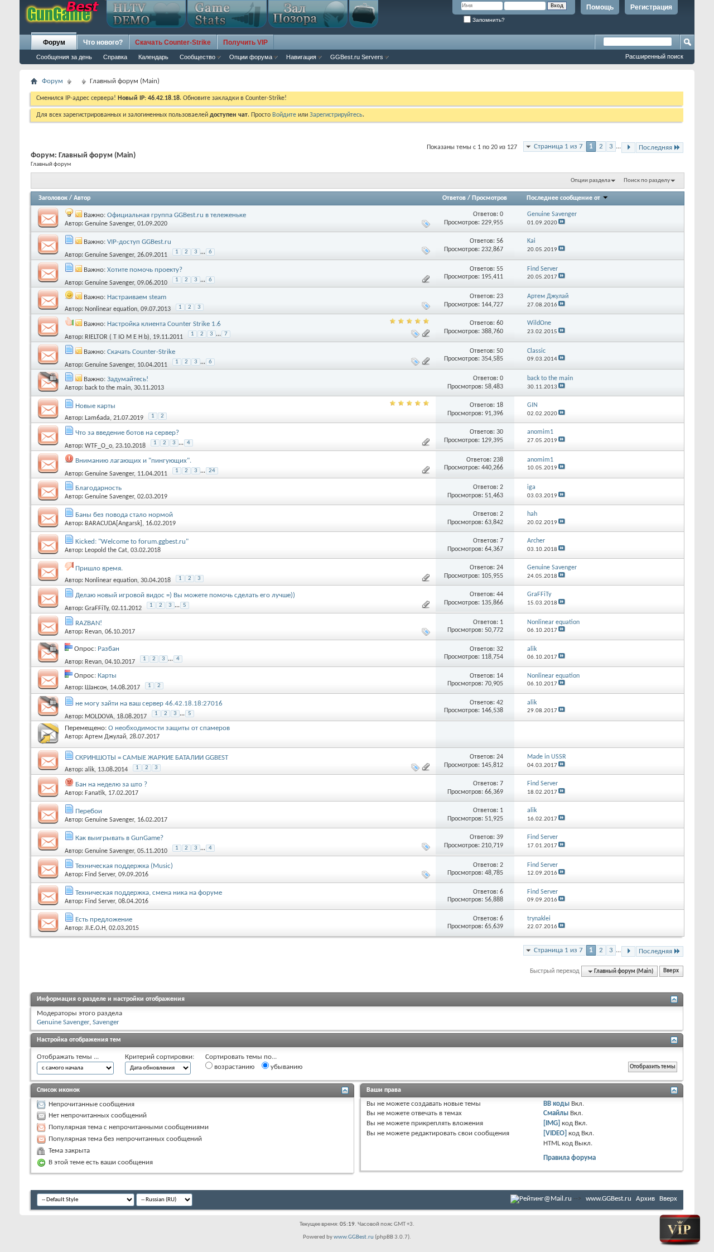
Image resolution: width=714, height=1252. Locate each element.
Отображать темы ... (68, 1057)
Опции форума (250, 57)
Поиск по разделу (647, 181)
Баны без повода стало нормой (124, 515)
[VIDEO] (555, 1133)
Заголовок (52, 198)
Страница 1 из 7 (558, 146)
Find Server (100, 874)
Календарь (153, 57)
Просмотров (489, 198)
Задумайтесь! (127, 379)
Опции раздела (590, 181)
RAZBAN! (88, 623)
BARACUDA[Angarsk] (113, 523)
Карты (107, 675)
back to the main (108, 388)
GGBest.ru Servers (356, 57)
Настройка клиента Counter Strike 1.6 (164, 324)
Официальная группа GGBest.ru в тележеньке (176, 215)
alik (89, 769)
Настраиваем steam (136, 297)
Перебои (88, 811)
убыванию (285, 1067)
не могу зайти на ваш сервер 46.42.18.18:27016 (149, 703)
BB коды (556, 1103)
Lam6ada (97, 418)
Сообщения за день (64, 57)
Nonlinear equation (111, 309)
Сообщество (197, 57)
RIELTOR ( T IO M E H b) (117, 337)
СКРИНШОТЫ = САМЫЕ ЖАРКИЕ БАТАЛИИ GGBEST (151, 757)
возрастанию (233, 1067)
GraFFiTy (96, 608)
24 (212, 471)
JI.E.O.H (95, 928)
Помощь (600, 7)
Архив (645, 1198)
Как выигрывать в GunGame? (119, 838)
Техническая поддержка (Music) (124, 866)
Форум (54, 42)
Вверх (671, 971)
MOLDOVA (99, 716)
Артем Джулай (105, 736)
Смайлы (555, 1113)
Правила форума (569, 1158)
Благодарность (98, 488)
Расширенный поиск (654, 56)
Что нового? (103, 42)
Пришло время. (99, 568)
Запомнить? (488, 20)
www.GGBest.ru (608, 1198)
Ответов (454, 198)
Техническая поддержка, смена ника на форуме (148, 892)
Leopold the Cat (106, 550)
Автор (82, 198)
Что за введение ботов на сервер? (127, 432)
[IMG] (551, 1123)
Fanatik (95, 793)
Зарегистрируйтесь (336, 115)
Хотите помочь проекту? (144, 270)
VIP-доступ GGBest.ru (139, 242)
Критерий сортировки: (159, 1057)
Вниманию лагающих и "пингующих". (133, 460)
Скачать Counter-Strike (141, 352)
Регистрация (651, 7)
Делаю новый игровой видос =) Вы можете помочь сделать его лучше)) (185, 595)
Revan (93, 632)
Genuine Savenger (109, 223)
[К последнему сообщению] (561, 223)
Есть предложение (103, 919)
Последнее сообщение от (563, 198)
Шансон (96, 687)
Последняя (655, 147)
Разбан (108, 649)
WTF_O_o (98, 446)
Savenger (106, 1022)
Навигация (301, 57)
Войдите (284, 115)
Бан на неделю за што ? (111, 784)
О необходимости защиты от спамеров (169, 728)
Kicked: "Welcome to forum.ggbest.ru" (132, 541)
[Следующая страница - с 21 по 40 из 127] (628, 147)
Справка (115, 57)
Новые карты (95, 406)
